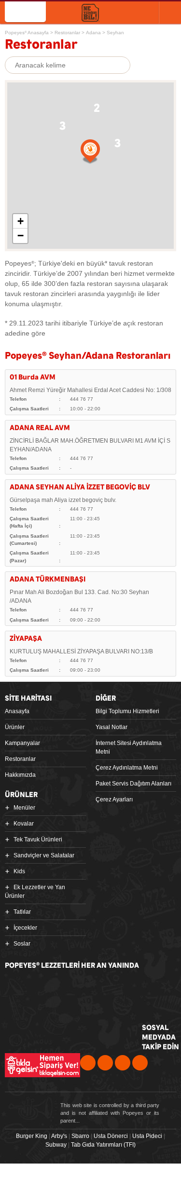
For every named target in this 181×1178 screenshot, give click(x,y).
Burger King (31, 1136)
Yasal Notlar (111, 727)
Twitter (105, 1062)
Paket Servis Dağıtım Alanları (133, 783)
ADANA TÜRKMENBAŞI (47, 579)
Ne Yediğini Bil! (90, 13)
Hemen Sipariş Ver (129, 12)
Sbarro (80, 1136)
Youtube (122, 1062)
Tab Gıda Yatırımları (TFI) (103, 1144)
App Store (43, 989)
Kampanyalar (22, 743)
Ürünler (15, 727)
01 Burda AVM (33, 377)
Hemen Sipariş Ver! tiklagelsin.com (42, 1065)
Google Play (117, 989)
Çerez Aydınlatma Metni (127, 767)
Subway (56, 1144)
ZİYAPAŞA (26, 639)
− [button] (20, 236)
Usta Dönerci (111, 1136)
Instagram (140, 1062)
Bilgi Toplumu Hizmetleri (127, 711)
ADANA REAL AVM (40, 428)
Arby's (59, 1136)
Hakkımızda (20, 775)
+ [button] (20, 221)
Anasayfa (17, 711)
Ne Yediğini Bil (49, 1027)
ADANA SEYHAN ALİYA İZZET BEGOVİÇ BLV (80, 487)
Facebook (88, 1062)
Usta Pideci (147, 1136)
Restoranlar (20, 759)
